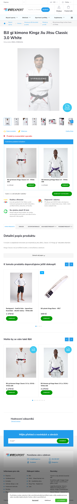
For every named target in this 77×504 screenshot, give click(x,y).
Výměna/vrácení (10, 478)
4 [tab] (41, 326)
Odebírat (62, 441)
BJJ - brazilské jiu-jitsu (35, 481)
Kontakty (8, 481)
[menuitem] (12, 18)
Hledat (45, 10)
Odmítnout (48, 500)
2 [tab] (37, 326)
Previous (67, 264)
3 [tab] (39, 326)
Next (71, 264)
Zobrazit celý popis (37, 255)
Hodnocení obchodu (11, 486)
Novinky (8, 489)
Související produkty (47, 226)
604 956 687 (55, 459)
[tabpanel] (21, 296)
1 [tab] (35, 326)
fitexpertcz (55, 462)
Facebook (33, 462)
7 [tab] (42, 400)
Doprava (6, 2)
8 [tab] (44, 400)
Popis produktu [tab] (10, 226)
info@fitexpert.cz (35, 459)
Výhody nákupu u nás (12, 484)
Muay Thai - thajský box (36, 484)
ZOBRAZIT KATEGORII (62, 194)
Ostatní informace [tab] (33, 226)
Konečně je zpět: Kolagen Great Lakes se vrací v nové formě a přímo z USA (59, 481)
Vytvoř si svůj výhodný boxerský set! (59, 476)
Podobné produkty (64, 226)
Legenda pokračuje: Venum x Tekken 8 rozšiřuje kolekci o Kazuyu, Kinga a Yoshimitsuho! (59, 487)
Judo (30, 486)
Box (30, 475)
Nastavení (35, 500)
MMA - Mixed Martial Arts (36, 478)
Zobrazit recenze (15, 421)
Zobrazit (12, 318)
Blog (7, 492)
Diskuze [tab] (21, 226)
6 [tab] (41, 400)
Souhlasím (62, 500)
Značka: (69, 131)
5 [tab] (39, 400)
